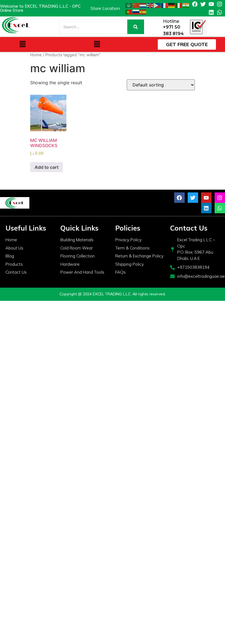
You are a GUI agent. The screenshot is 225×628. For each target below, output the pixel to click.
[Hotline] (156, 26)
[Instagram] (219, 4)
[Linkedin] (211, 12)
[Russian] (136, 11)
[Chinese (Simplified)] (136, 5)
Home (36, 54)
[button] (22, 44)
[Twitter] (203, 4)
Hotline (171, 21)
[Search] (135, 26)
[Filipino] (157, 5)
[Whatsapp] (219, 12)
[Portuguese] (129, 11)
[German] (171, 5)
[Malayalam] (186, 5)
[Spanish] (143, 11)
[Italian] (178, 5)
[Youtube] (211, 4)
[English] (150, 5)
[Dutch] (143, 5)
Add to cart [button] (46, 167)
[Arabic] (129, 5)
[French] (164, 5)
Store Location (105, 8)
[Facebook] (195, 4)
